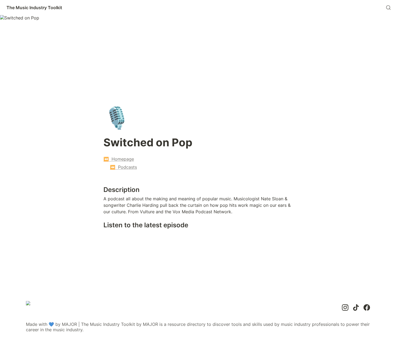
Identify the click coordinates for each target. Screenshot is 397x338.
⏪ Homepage (118, 159)
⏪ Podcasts (123, 167)
